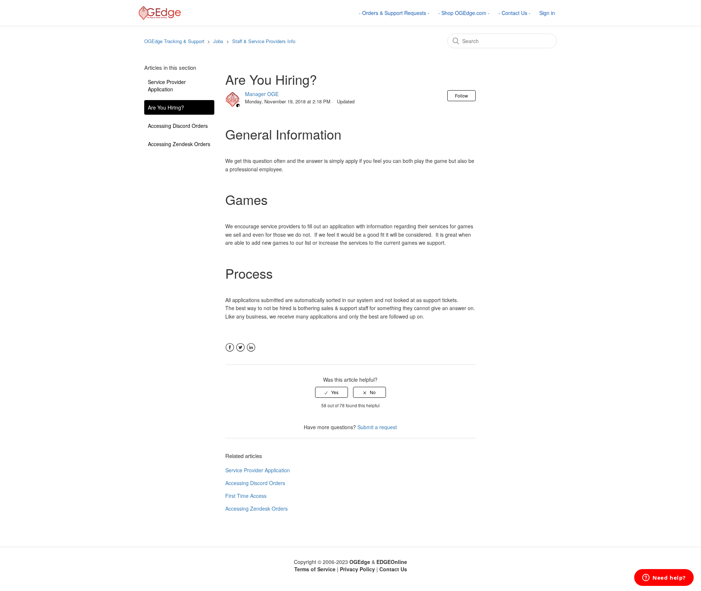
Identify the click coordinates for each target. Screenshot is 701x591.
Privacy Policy (357, 569)
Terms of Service (315, 569)
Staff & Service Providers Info (263, 41)
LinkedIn (251, 347)
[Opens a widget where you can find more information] (664, 578)
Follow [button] (461, 95)
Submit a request (377, 427)
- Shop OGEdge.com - (464, 12)
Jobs (218, 41)
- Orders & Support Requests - (394, 12)
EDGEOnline (391, 561)
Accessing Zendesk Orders (179, 144)
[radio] (331, 392)
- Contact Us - (514, 12)
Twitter (240, 347)
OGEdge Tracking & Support (174, 41)
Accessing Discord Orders (178, 125)
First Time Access (246, 495)
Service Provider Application (167, 85)
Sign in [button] (547, 12)
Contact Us (393, 569)
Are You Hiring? (166, 107)
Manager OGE (262, 94)
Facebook (229, 347)
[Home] (160, 12)
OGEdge (359, 561)
